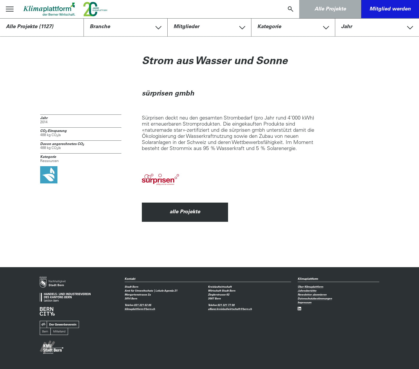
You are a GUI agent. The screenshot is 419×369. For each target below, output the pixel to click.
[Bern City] (47, 311)
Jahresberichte (307, 290)
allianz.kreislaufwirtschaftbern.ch (230, 309)
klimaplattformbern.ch (140, 309)
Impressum (304, 302)
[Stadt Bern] (53, 282)
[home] (49, 9)
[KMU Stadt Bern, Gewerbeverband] (52, 347)
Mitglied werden (390, 8)
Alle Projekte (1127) (29, 26)
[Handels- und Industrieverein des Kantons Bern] (65, 297)
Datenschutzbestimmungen (315, 298)
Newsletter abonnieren (312, 294)
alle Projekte (185, 211)
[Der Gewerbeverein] (59, 328)
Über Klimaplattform (310, 286)
